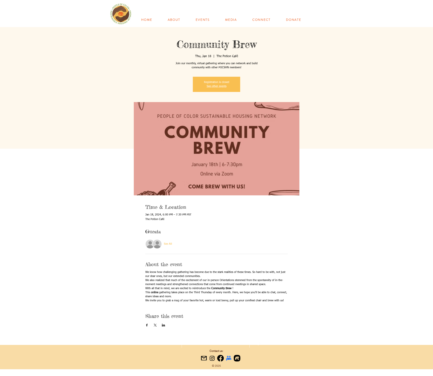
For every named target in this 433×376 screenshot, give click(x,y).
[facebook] (258, 344)
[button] (174, 20)
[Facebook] (220, 358)
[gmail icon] (204, 358)
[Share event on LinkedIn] (163, 325)
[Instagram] (212, 358)
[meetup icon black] (237, 358)
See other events (216, 86)
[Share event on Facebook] (147, 325)
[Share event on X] (155, 325)
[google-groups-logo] (228, 358)
